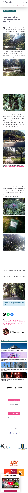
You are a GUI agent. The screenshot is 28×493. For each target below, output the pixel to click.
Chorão (14, 5)
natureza (5, 323)
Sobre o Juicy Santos (14, 409)
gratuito (15, 320)
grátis (10, 320)
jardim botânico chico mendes (16, 321)
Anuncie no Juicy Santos (14, 400)
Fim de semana (8, 5)
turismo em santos (17, 323)
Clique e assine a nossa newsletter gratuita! (14, 166)
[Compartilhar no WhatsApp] (8, 314)
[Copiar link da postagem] (4, 314)
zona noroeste (7, 324)
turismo (10, 323)
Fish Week (19, 5)
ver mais (25, 340)
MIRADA (24, 5)
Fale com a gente (14, 404)
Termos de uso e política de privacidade (14, 417)
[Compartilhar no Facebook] (12, 314)
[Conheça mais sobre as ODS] (14, 472)
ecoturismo (6, 320)
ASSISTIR (10, 490)
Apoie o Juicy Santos (14, 413)
